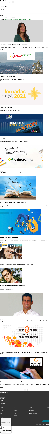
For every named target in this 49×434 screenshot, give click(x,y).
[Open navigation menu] (13, 2)
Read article (1, 387)
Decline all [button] (8, 430)
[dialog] (6, 425)
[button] (6, 432)
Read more (6, 423)
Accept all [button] (3, 430)
